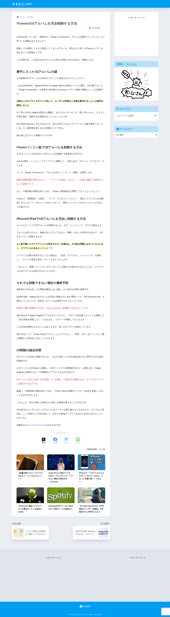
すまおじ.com (22, 4)
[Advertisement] (136, 35)
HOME (86, 606)
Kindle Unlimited (37, 425)
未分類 (102, 449)
